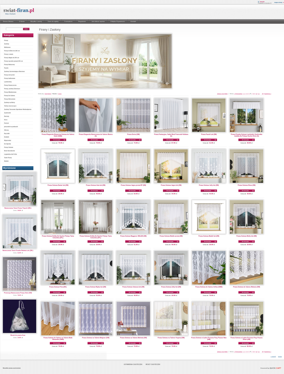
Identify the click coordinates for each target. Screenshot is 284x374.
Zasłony (6, 44)
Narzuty (6, 116)
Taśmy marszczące (10, 106)
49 (263, 94)
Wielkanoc (7, 47)
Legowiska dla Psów (10, 154)
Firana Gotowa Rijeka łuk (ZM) (95, 287)
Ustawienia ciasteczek (133, 364)
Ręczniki (7, 133)
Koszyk (262, 1)
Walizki (6, 161)
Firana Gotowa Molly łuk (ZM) (246, 236)
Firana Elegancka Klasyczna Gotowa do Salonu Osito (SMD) (58, 135)
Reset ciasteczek (153, 364)
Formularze (68, 21)
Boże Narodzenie (9, 151)
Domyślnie (48, 94)
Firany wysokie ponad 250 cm (13, 61)
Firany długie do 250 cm (11, 57)
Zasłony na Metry (9, 102)
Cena (59, 94)
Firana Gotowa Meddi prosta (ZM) (171, 236)
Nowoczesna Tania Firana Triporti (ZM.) (17, 208)
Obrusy (6, 130)
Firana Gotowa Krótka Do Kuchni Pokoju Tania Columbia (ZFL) (58, 237)
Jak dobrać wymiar (98, 21)
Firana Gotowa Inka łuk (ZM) (95, 185)
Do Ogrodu (7, 144)
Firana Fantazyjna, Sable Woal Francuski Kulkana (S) (171, 135)
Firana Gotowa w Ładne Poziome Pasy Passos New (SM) (208, 338)
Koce (5, 119)
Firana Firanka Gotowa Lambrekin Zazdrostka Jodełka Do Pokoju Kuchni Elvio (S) (246, 135)
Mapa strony (278, 2)
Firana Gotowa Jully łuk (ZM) (209, 185)
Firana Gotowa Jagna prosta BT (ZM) (133, 185)
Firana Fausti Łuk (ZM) (209, 134)
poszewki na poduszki (11, 126)
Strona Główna (8, 21)
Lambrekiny (8, 82)
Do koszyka (56, 140)
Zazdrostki (7, 113)
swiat (18, 10)
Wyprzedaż (7, 140)
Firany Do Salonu (9, 95)
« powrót (273, 356)
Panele (6, 68)
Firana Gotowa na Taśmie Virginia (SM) (171, 338)
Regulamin (82, 21)
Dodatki (6, 137)
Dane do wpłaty (53, 21)
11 (259, 94)
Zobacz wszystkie (222, 94)
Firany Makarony (9, 64)
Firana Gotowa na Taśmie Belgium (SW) (95, 338)
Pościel (6, 123)
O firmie (22, 21)
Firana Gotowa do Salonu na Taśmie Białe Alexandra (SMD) (57, 338)
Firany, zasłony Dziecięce (12, 88)
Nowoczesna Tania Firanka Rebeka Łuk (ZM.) (18, 250)
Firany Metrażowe (9, 99)
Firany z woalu (8, 54)
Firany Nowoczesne (10, 85)
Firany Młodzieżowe (10, 92)
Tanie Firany (8, 157)
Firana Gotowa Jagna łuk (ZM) (171, 185)
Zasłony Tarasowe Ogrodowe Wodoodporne (17, 109)
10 (256, 94)
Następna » (267, 94)
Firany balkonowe (9, 78)
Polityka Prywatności (117, 21)
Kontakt (133, 21)
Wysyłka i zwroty (36, 21)
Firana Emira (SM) (133, 134)
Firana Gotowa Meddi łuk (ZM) (208, 236)
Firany (6, 40)
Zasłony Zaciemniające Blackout (14, 71)
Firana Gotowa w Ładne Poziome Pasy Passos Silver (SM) (246, 338)
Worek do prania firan (17, 335)
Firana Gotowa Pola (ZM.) (58, 287)
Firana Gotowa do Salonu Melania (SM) (246, 287)
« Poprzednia (238, 94)
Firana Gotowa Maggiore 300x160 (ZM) (133, 236)
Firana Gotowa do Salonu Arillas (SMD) (208, 287)
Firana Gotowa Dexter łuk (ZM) (58, 185)
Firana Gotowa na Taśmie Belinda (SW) (133, 338)
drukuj (280, 356)
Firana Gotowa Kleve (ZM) (246, 185)
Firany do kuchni (9, 75)
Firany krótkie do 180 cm (12, 51)
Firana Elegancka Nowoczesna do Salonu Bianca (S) (95, 135)
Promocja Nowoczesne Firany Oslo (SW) (18, 293)
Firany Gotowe (8, 147)
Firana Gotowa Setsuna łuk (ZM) (133, 287)
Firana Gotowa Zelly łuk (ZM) (171, 287)
